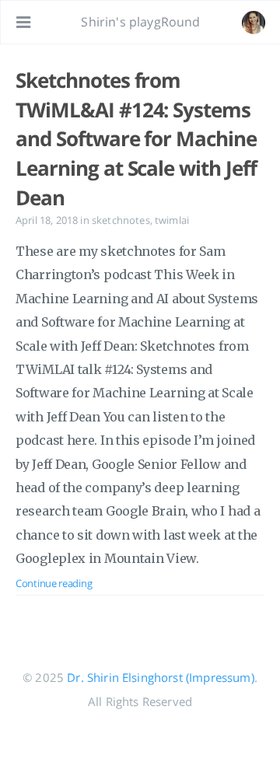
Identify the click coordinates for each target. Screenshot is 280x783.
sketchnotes (121, 220)
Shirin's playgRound (140, 21)
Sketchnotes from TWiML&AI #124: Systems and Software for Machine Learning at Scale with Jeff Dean (136, 138)
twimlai (172, 220)
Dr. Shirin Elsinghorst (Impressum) (160, 677)
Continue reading (54, 583)
